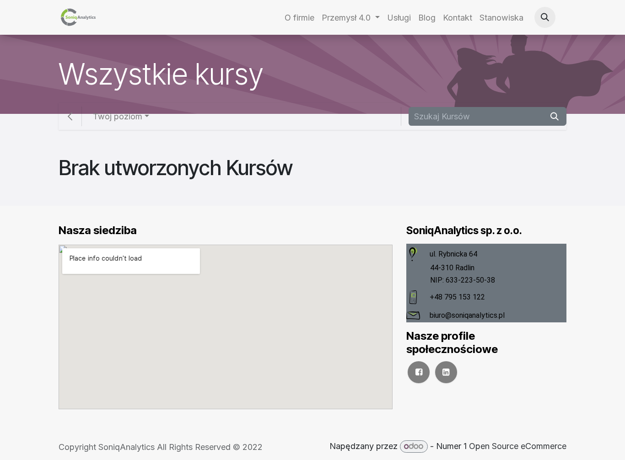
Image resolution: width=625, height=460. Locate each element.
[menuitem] (299, 17)
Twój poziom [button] (117, 116)
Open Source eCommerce (517, 446)
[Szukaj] (554, 116)
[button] (544, 17)
